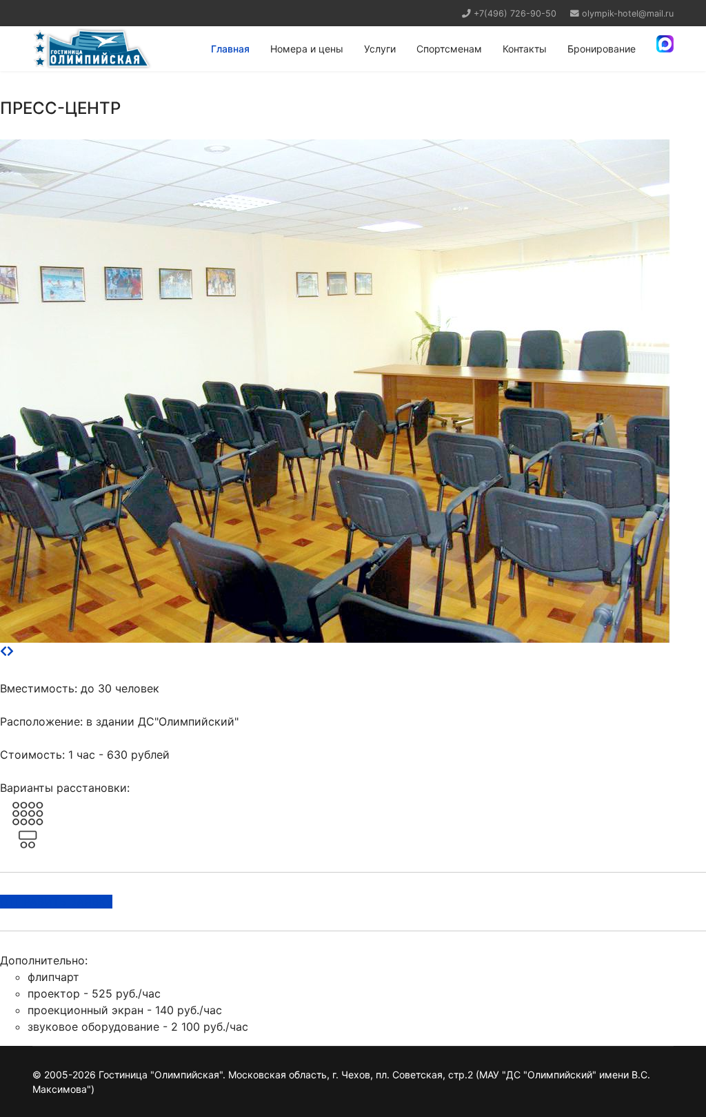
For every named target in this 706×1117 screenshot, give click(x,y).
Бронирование (601, 49)
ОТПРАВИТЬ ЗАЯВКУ (56, 902)
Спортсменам (449, 49)
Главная (230, 49)
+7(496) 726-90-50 (515, 13)
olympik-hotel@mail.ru (628, 13)
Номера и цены (306, 49)
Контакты (525, 49)
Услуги (380, 49)
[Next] (10, 651)
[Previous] (3, 651)
